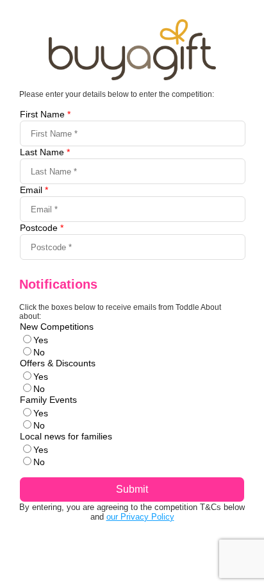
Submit (132, 489)
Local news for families (66, 436)
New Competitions (57, 326)
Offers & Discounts (57, 363)
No (39, 352)
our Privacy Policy (140, 517)
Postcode (41, 228)
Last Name (45, 152)
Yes (40, 340)
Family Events (48, 400)
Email (34, 190)
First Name (45, 114)
